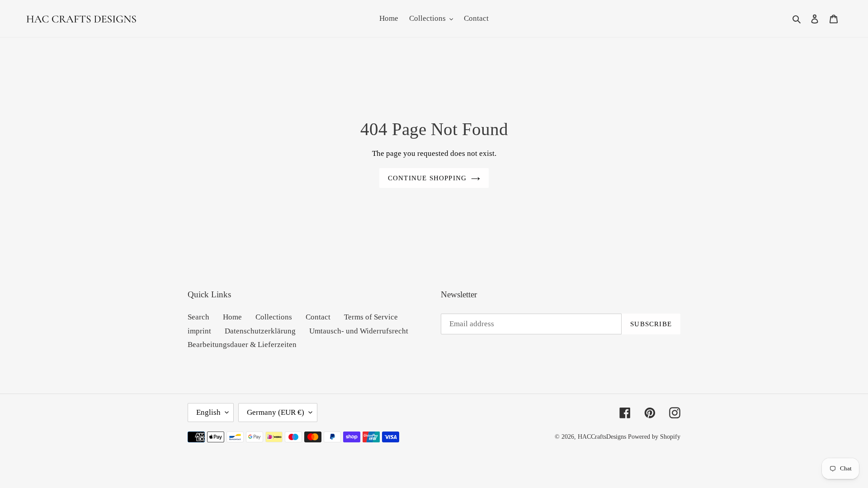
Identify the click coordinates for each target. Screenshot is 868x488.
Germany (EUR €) (275, 412)
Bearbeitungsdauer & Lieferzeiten (242, 344)
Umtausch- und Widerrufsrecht (358, 331)
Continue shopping (427, 178)
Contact (318, 317)
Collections (273, 317)
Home (232, 317)
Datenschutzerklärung (260, 331)
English (208, 412)
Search (198, 317)
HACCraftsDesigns (602, 436)
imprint (199, 331)
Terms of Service (371, 317)
